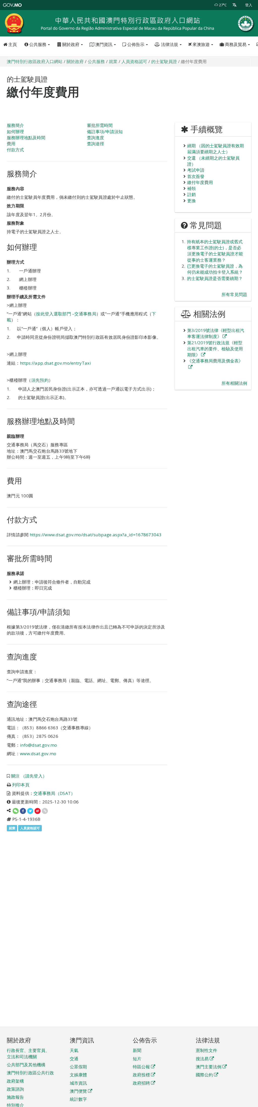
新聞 (137, 1050)
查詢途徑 (95, 144)
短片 (137, 1059)
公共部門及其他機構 (26, 1065)
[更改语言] (234, 5)
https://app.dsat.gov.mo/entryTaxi (55, 363)
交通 (74, 1059)
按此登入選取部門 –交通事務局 (66, 314)
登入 (248, 5)
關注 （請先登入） (29, 776)
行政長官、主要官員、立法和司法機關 (28, 1053)
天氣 (74, 1050)
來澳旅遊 (201, 44)
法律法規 (169, 44)
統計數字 (78, 1099)
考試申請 (195, 170)
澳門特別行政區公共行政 (30, 1073)
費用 (11, 144)
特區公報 (141, 1067)
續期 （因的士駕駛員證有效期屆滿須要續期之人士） (215, 149)
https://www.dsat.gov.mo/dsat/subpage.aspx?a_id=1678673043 (96, 535)
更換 (191, 201)
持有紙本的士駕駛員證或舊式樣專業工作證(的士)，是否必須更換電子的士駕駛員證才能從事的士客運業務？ (215, 251)
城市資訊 (78, 1083)
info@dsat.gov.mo (38, 745)
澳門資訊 (103, 44)
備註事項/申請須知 (105, 131)
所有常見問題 (234, 294)
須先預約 (40, 380)
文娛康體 (78, 1075)
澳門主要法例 (208, 1067)
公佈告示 (135, 44)
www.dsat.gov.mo (38, 753)
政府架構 (15, 1081)
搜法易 (202, 1059)
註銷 (191, 194)
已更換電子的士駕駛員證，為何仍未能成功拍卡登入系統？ (215, 269)
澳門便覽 (78, 1091)
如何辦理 (15, 131)
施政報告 (15, 1097)
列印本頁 (20, 785)
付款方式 (15, 150)
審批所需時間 (100, 125)
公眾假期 (78, 1067)
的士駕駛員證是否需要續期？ (215, 278)
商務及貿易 (235, 44)
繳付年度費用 (200, 182)
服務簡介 (15, 125)
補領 (191, 188)
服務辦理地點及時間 (26, 137)
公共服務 (37, 44)
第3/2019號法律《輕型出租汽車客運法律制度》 (215, 333)
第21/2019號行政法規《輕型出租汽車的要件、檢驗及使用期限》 (215, 349)
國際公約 (204, 1075)
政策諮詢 (15, 1089)
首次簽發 (195, 176)
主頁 (12, 44)
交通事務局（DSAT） (54, 793)
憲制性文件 (206, 1050)
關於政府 (70, 44)
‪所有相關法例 (234, 383)
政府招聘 (141, 1083)
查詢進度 (95, 137)
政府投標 (141, 1075)
